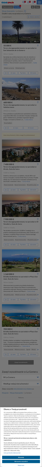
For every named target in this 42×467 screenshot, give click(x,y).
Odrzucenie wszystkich (21, 461)
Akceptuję (21, 457)
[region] (21, 437)
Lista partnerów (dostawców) (12, 453)
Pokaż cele (21, 465)
